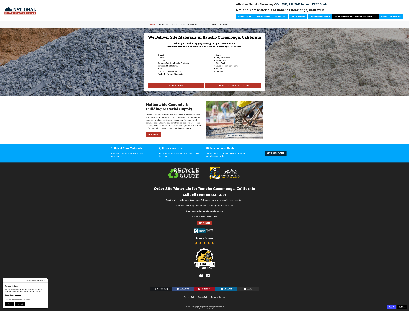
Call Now (402, 307)
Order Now (153, 135)
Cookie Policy (204, 297)
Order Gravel (263, 16)
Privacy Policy (190, 297)
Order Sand (280, 16)
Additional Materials (189, 24)
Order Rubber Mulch (320, 16)
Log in (212, 308)
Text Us (392, 307)
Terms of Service (218, 297)
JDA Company (206, 308)
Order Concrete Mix (391, 16)
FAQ (214, 24)
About (174, 24)
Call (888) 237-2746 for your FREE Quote (301, 4)
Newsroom (163, 24)
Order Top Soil (298, 16)
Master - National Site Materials (204, 306)
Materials (224, 24)
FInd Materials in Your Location (233, 86)
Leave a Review (204, 238)
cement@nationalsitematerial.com (207, 211)
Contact (205, 24)
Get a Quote (204, 223)
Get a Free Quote (176, 86)
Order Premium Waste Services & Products (356, 16)
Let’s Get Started (275, 153)
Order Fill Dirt (245, 16)
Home (152, 24)
